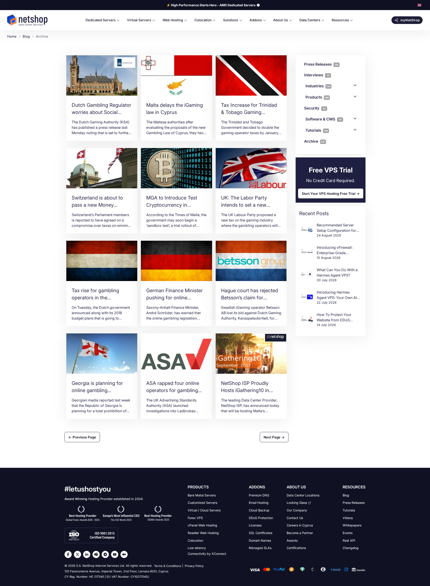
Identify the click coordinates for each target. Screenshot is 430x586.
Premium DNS (259, 495)
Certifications (296, 548)
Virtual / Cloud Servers (204, 510)
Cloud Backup (259, 510)
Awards (292, 540)
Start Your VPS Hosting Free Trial (328, 193)
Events (348, 533)
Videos (348, 517)
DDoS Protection (261, 517)
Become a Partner (300, 533)
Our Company (297, 510)
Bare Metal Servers (202, 495)
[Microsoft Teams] (97, 554)
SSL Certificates (260, 533)
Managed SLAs (260, 548)
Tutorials (316, 130)
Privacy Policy (194, 566)
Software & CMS (323, 119)
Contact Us (295, 517)
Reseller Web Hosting (203, 533)
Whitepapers (352, 525)
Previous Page (84, 437)
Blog (346, 495)
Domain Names (260, 540)
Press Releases (354, 502)
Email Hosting (259, 502)
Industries (318, 86)
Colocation (195, 540)
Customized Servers (202, 502)
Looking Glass (297, 502)
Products (317, 97)
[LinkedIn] (87, 554)
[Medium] (125, 554)
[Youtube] (115, 554)
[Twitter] (78, 554)
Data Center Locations (303, 495)
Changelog (351, 548)
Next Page (272, 437)
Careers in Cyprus (300, 525)
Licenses (255, 525)
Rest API (349, 540)
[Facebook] (69, 554)
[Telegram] (106, 554)
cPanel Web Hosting (202, 525)
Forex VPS (195, 517)
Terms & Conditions (167, 566)
